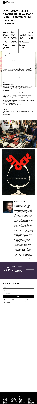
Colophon (29, 398)
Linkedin (20, 401)
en (31, 2)
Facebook (20, 398)
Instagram (21, 399)
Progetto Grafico (22, 402)
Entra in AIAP (30, 268)
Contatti (29, 399)
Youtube (20, 400)
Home (3, 7)
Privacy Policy (12, 299)
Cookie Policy (30, 401)
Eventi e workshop (7, 7)
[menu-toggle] (33, 2)
